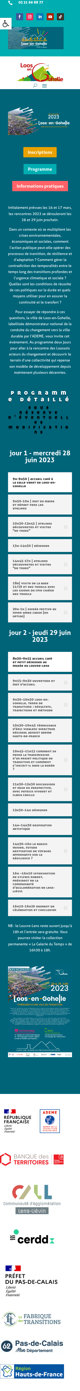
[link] (6, 23)
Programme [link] (40, 169)
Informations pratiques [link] (40, 186)
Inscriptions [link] (40, 152)
